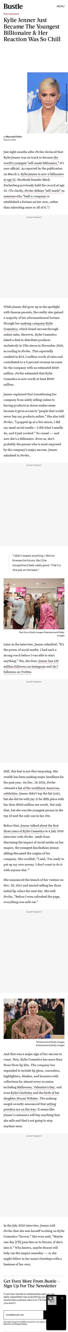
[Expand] (50, 1298)
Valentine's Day (44, 1087)
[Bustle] (13, 6)
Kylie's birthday (21, 1093)
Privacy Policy (20, 1324)
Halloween (24, 1087)
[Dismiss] (62, 1298)
